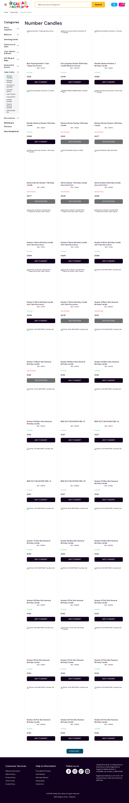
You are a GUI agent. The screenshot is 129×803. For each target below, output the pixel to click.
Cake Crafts (14, 12)
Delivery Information (13, 771)
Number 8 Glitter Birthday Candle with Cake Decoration (107, 243)
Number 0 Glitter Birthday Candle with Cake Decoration (74, 303)
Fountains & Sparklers (11, 86)
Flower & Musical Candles (9, 106)
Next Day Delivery (42, 777)
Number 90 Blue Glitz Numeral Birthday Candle (106, 542)
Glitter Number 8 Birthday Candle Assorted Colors (107, 184)
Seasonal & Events (9, 66)
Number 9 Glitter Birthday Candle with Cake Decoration (40, 303)
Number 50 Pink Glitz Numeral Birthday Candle (72, 721)
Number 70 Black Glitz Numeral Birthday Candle (39, 363)
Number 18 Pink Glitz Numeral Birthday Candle (38, 661)
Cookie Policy (10, 784)
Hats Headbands (11, 131)
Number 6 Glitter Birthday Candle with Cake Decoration (74, 243)
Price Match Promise (43, 771)
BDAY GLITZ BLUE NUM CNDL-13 (73, 421)
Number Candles (9, 77)
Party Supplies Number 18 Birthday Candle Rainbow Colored (74, 64)
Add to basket (41, 82)
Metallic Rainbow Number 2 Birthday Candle (105, 64)
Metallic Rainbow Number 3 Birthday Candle (41, 124)
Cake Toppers (11, 94)
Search (98, 4)
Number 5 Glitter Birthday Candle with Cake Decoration (40, 243)
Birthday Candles (9, 81)
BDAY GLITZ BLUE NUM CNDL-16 (106, 421)
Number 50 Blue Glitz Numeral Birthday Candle (106, 482)
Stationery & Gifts (9, 45)
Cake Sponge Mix (11, 111)
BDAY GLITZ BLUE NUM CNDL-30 (73, 481)
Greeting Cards (11, 39)
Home (6, 12)
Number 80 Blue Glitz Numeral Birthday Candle (72, 542)
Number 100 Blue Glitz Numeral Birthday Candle (39, 601)
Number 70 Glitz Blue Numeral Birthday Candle (38, 542)
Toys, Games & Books (9, 52)
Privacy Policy (10, 777)
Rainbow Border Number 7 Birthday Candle (40, 184)
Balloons (8, 34)
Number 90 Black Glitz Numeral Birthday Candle (106, 363)
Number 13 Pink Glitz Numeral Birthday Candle (72, 601)
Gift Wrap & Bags (9, 59)
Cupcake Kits (11, 97)
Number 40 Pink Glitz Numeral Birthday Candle (38, 721)
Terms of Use (10, 781)
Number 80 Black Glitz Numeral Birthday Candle (73, 363)
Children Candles (9, 100)
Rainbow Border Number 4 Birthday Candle (108, 124)
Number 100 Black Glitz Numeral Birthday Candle (39, 422)
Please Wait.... (74, 751)
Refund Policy (10, 774)
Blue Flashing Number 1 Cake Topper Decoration (38, 64)
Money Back (40, 781)
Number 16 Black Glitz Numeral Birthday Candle (106, 303)
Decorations (9, 118)
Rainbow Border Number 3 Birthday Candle (74, 124)
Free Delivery (40, 774)
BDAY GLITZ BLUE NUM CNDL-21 (39, 481)
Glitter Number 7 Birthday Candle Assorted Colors (74, 184)
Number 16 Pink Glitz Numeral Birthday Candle (105, 601)
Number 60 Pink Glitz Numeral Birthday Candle (106, 721)
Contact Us (40, 784)
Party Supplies (8, 28)
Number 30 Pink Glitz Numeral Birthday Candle (106, 661)
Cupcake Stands (9, 90)
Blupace (72, 797)
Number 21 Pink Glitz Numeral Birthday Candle (72, 661)
